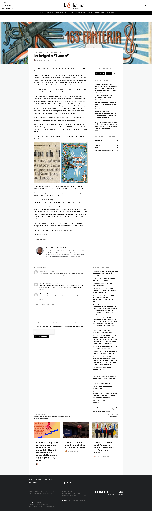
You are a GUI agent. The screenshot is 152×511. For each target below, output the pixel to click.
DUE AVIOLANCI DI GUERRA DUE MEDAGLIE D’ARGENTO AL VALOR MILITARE (105, 290)
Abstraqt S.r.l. (82, 500)
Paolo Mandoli (98, 305)
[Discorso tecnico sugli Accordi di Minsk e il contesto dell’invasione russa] (105, 430)
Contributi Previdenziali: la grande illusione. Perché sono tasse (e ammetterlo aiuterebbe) (105, 395)
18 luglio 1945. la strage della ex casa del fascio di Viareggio (105, 273)
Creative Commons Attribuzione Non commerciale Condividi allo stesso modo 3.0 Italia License (74, 493)
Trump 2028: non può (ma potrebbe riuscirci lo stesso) (75, 445)
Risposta (41, 279)
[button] (148, 5)
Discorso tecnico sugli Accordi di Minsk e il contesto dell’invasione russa (105, 105)
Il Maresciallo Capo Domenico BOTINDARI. (104, 279)
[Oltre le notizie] (76, 5)
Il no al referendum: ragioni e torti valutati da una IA (105, 347)
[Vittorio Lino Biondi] (35, 60)
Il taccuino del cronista (43, 440)
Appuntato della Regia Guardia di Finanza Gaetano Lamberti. (105, 378)
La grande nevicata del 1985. (103, 369)
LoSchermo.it (75, 489)
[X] (145, 5)
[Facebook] (142, 5)
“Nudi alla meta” (112, 417)
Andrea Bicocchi (73, 451)
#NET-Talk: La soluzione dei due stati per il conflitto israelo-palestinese (52, 417)
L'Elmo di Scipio (56, 52)
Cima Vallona (105, 383)
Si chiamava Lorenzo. (108, 373)
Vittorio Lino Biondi (43, 60)
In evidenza (46, 52)
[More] (114, 73)
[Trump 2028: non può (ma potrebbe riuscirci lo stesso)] (76, 430)
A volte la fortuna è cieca (103, 284)
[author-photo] (37, 464)
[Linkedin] (103, 73)
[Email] (107, 73)
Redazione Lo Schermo (103, 456)
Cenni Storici (38, 52)
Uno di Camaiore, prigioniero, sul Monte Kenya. (103, 331)
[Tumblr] (110, 73)
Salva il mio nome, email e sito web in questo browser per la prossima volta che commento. (59, 326)
